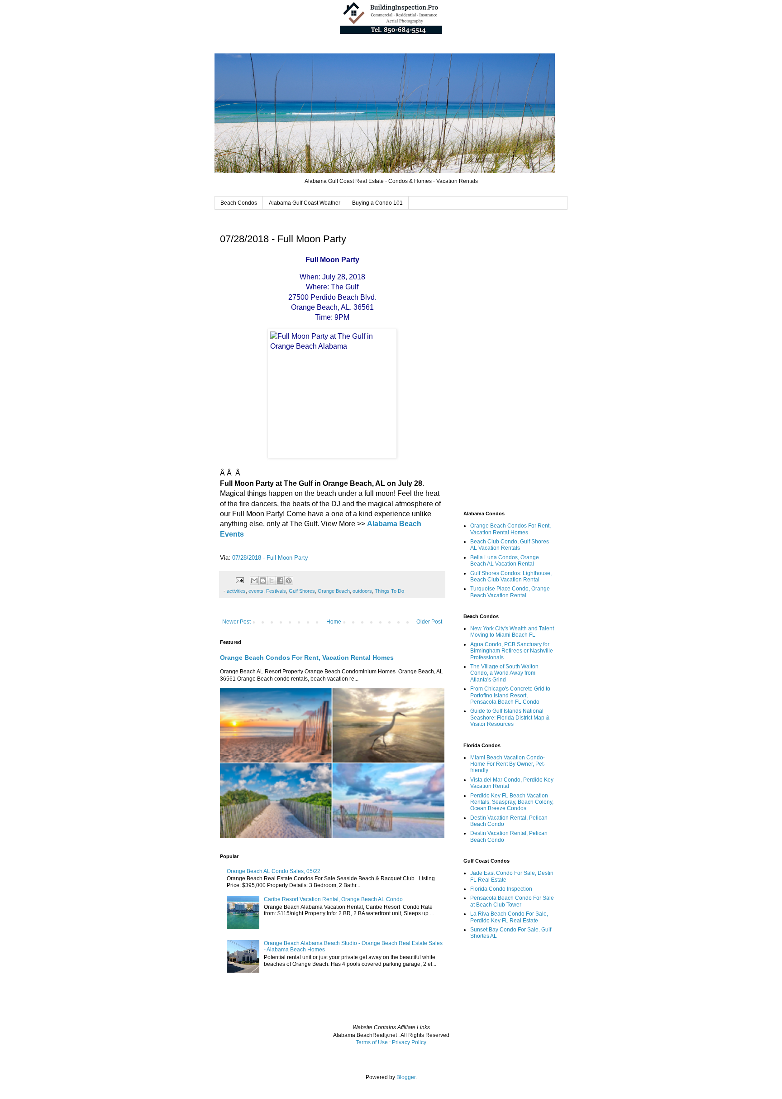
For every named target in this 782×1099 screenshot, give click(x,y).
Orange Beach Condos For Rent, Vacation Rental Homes (307, 657)
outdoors (362, 591)
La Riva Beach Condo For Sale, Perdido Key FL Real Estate (509, 917)
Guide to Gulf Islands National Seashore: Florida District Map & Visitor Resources (509, 717)
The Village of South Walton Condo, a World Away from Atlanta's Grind (504, 673)
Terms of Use (372, 1042)
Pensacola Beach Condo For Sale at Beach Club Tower (512, 901)
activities (236, 591)
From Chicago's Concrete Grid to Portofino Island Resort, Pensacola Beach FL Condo (510, 695)
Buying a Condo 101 (377, 203)
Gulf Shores (302, 591)
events (255, 591)
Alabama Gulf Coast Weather (304, 203)
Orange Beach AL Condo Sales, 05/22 (273, 871)
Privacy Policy (409, 1042)
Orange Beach (334, 591)
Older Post (429, 622)
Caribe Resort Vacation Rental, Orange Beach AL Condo (333, 899)
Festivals (276, 591)
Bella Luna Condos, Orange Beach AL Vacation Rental (504, 560)
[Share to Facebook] (280, 580)
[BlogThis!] (262, 580)
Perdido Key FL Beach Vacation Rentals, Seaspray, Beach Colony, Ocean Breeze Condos (511, 802)
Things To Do (389, 591)
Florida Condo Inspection (501, 889)
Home (333, 622)
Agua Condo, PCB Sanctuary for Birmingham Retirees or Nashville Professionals (511, 651)
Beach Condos (238, 203)
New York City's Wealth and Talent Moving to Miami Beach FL (512, 631)
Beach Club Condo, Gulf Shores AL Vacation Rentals (509, 544)
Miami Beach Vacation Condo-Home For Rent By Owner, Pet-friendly (507, 764)
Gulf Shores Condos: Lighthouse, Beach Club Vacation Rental (511, 576)
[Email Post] (239, 579)
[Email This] (254, 580)
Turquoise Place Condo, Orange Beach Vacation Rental (510, 591)
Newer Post (236, 622)
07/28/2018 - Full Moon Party (270, 557)
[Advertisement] (508, 361)
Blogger (405, 1077)
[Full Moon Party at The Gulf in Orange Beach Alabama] (332, 393)
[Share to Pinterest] (288, 580)
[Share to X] (271, 580)
